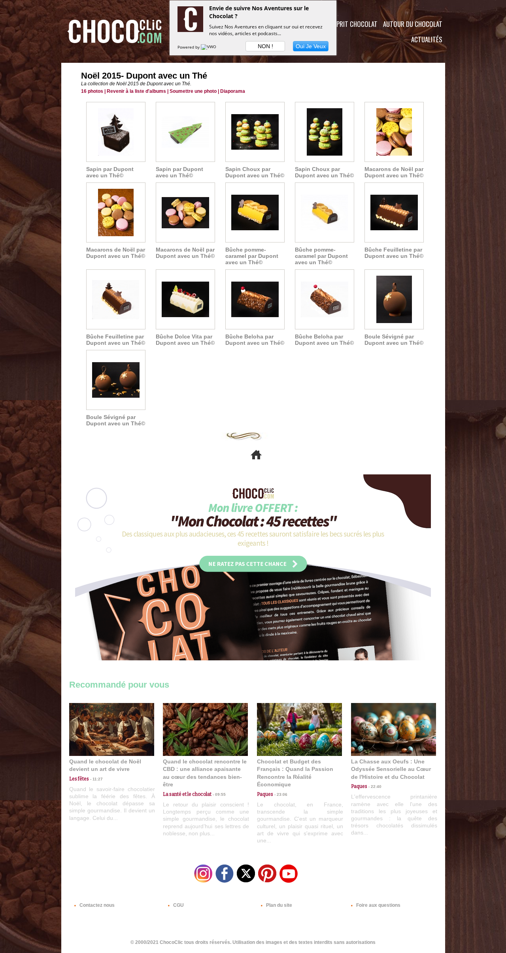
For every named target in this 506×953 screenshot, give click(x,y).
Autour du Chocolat (412, 24)
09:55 (218, 794)
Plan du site (278, 905)
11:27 (96, 779)
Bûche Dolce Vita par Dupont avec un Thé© (185, 339)
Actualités (426, 39)
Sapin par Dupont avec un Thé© (110, 172)
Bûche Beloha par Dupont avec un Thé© (254, 339)
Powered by (189, 47)
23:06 (280, 794)
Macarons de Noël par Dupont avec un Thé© (393, 172)
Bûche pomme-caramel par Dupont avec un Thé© (251, 255)
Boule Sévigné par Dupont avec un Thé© (393, 339)
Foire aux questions (377, 905)
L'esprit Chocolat (352, 24)
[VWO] (209, 47)
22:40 (374, 786)
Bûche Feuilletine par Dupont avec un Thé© (393, 252)
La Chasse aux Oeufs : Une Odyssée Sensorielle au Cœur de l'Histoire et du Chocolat (391, 769)
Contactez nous (96, 905)
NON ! (265, 46)
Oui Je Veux (311, 46)
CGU (178, 905)
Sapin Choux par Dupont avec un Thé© (254, 172)
